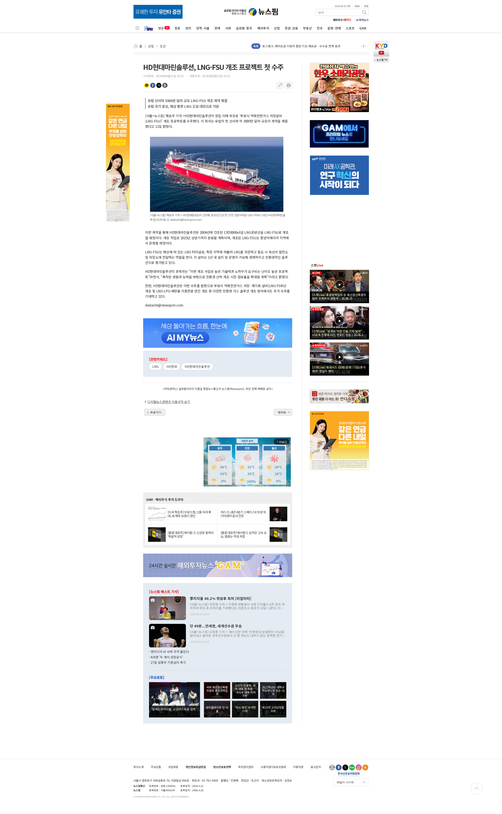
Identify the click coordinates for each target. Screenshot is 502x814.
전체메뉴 (137, 28)
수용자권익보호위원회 (273, 767)
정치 (188, 28)
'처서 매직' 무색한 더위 (245, 709)
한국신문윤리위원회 (349, 774)
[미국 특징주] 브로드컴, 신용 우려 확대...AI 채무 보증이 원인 (189, 514)
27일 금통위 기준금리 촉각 (168, 662)
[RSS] (365, 767)
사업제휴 (173, 767)
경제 (217, 28)
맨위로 (282, 412)
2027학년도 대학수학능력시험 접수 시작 (273, 690)
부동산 (307, 28)
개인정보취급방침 (196, 767)
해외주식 (342, 20)
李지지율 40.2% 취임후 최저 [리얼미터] (220, 598)
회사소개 (138, 767)
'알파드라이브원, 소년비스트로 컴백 (173, 709)
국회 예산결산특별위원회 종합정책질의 (217, 690)
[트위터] (345, 767)
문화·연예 (334, 28)
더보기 (363, 46)
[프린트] (288, 85)
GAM (362, 28)
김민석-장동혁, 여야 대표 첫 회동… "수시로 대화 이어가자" (245, 690)
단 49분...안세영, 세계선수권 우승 (216, 626)
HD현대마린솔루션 (197, 366)
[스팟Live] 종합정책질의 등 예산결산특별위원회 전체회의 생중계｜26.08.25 (339, 296)
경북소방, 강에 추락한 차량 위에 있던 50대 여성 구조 (294, 44)
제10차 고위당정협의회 (273, 709)
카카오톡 (146, 85)
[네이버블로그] (352, 767)
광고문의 (316, 767)
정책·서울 (202, 28)
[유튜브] (332, 767)
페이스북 (152, 85)
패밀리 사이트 (345, 782)
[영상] (339, 286)
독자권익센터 (245, 767)
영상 (161, 28)
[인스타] (359, 767)
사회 (228, 28)
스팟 (317, 265)
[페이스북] (339, 767)
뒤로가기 (155, 412)
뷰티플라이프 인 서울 (217, 709)
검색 (365, 12)
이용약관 (298, 767)
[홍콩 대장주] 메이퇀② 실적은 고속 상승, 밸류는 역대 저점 (243, 534)
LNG (155, 366)
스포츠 (350, 28)
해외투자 (263, 28)
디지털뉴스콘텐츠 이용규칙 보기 (168, 401)
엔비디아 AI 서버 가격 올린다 (170, 651)
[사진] (167, 607)
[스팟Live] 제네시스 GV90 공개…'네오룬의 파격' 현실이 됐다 (339, 368)
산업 (277, 28)
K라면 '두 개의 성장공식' (167, 657)
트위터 (158, 85)
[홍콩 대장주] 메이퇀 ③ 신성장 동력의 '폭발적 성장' (191, 534)
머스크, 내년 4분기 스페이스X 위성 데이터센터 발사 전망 (243, 514)
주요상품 (156, 767)
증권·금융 (291, 28)
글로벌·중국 (244, 28)
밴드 (164, 85)
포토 (177, 28)
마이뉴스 (362, 20)
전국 (320, 28)
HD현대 (171, 366)
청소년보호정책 (222, 767)
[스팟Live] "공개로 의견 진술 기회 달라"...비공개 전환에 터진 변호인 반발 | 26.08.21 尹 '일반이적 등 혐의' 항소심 (338, 332)
